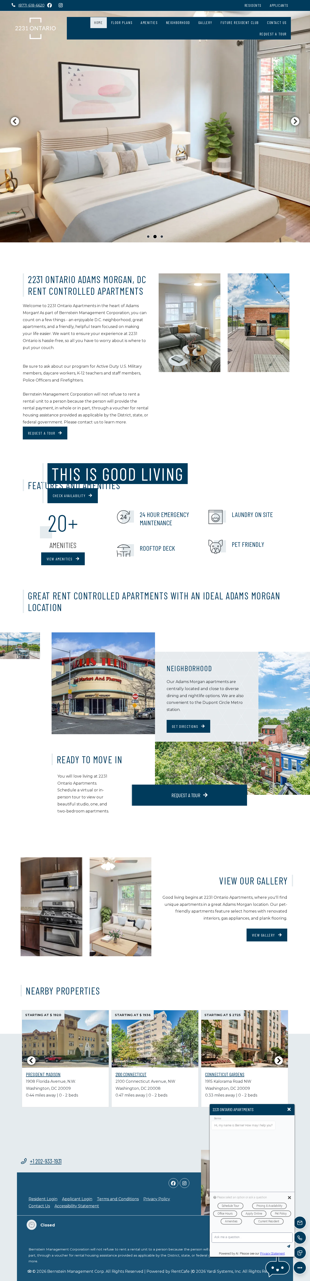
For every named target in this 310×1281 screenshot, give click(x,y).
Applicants (281, 5)
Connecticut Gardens (224, 1074)
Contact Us (277, 22)
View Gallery (264, 935)
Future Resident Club (240, 22)
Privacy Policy (156, 1198)
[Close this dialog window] (289, 1109)
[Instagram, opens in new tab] (60, 5)
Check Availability (70, 495)
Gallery (205, 22)
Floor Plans (122, 22)
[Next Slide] (279, 1060)
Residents (255, 5)
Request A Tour (273, 34)
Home (98, 22)
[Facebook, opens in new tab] (49, 5)
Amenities (149, 22)
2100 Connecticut (131, 1074)
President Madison (43, 1074)
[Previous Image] (14, 121)
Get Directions (185, 726)
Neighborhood (178, 22)
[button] (277, 1267)
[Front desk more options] (300, 1268)
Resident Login (43, 1198)
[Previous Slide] (31, 1060)
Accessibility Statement (76, 1205)
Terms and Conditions (118, 1198)
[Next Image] (295, 121)
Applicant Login (77, 1198)
